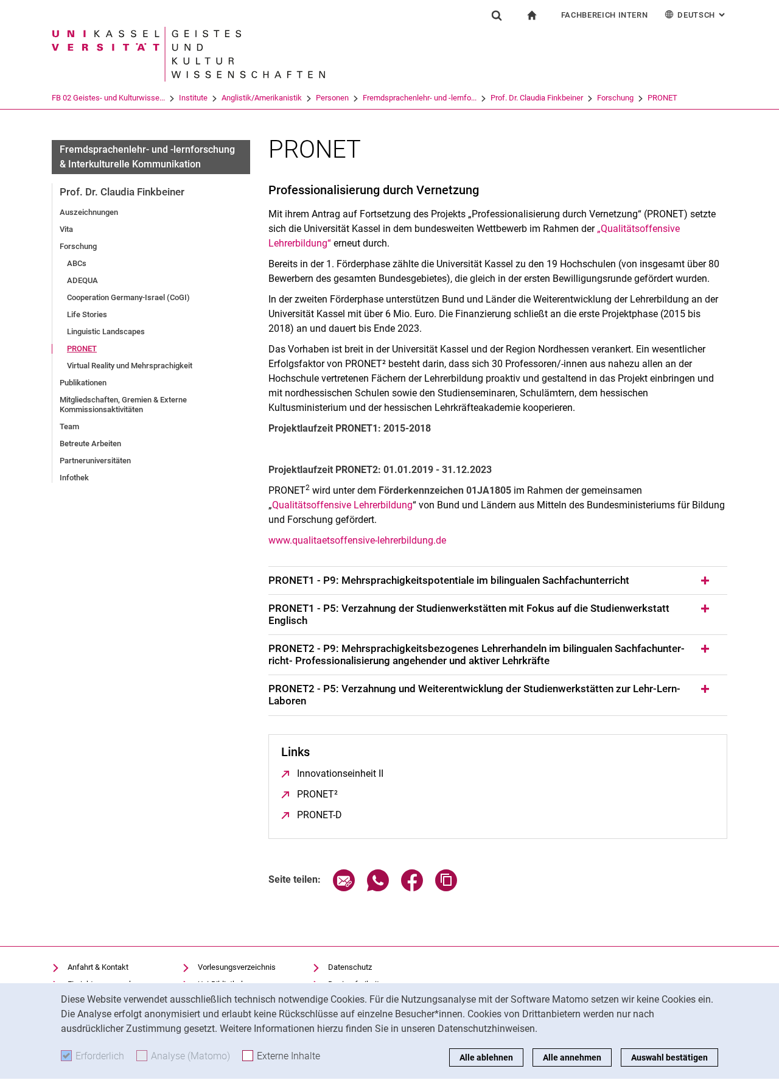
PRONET (662, 97)
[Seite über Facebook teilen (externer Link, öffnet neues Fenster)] (412, 888)
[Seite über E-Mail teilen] (344, 888)
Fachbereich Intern (604, 14)
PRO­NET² (317, 794)
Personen (332, 97)
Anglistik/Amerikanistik (262, 97)
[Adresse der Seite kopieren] (446, 888)
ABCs (76, 263)
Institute (193, 97)
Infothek (74, 477)
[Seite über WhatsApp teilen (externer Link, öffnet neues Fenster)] (378, 888)
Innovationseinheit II (340, 773)
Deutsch (702, 14)
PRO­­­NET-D (319, 815)
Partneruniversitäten (95, 460)
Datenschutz (350, 967)
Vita (66, 229)
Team (69, 426)
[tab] (497, 581)
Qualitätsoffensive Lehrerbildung (342, 505)
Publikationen (83, 382)
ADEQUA (82, 280)
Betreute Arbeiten (90, 443)
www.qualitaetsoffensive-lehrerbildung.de (357, 540)
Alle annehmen (572, 1057)
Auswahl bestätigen (669, 1057)
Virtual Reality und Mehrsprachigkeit (129, 365)
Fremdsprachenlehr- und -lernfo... (420, 97)
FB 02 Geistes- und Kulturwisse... (108, 97)
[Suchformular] (497, 15)
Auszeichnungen (89, 212)
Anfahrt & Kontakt (98, 967)
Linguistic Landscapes (106, 331)
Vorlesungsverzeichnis (237, 967)
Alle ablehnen (486, 1057)
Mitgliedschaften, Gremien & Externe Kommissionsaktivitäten (123, 404)
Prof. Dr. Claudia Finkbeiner (537, 97)
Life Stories (87, 314)
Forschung (615, 97)
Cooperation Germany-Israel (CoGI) (128, 297)
